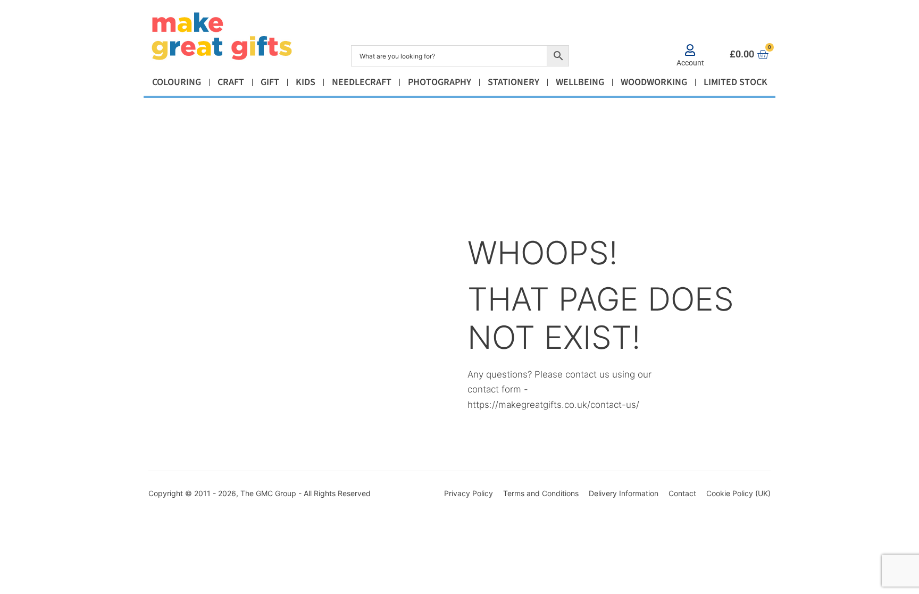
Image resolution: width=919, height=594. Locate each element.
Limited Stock (735, 82)
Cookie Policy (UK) (738, 493)
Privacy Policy (468, 493)
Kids (305, 82)
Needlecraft (361, 82)
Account (690, 62)
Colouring (176, 82)
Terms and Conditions (541, 493)
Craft (231, 82)
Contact (682, 493)
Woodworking (654, 82)
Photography (439, 82)
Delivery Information (623, 493)
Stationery (513, 82)
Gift (270, 82)
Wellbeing (580, 82)
